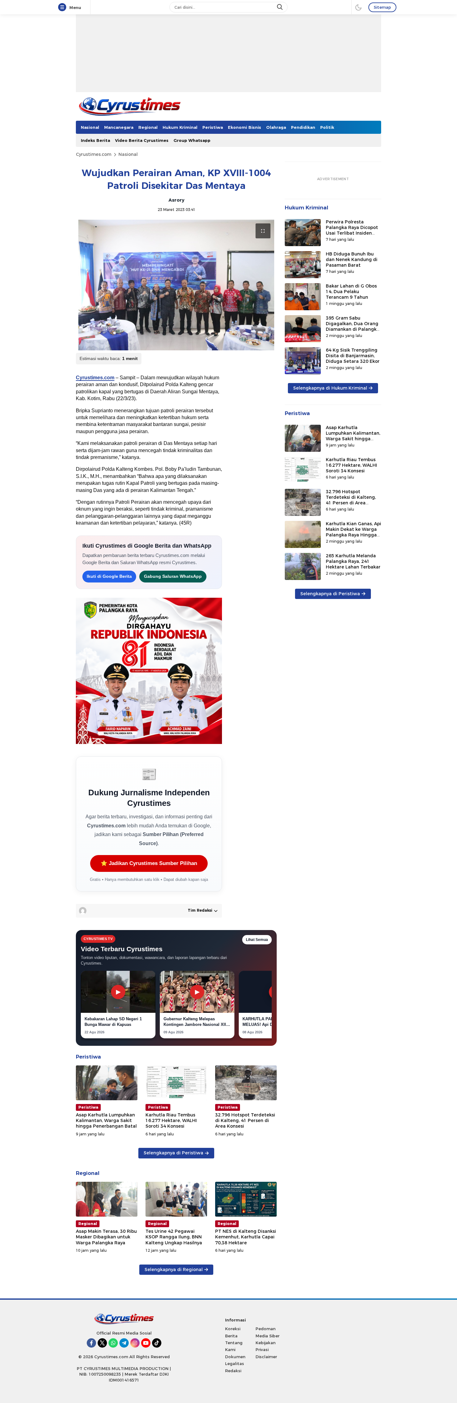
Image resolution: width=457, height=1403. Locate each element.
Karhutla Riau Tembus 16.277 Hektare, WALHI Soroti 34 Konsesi (171, 1120)
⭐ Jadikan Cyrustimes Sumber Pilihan (149, 863)
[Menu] (63, 7)
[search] (280, 7)
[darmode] (358, 7)
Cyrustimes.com (93, 154)
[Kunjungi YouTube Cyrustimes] (145, 1343)
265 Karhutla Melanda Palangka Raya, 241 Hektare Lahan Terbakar (353, 561)
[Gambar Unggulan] (176, 285)
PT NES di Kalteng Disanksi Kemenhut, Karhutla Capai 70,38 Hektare (245, 1236)
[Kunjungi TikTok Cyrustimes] (156, 1343)
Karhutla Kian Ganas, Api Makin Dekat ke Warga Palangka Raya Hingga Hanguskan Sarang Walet (353, 535)
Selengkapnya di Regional (174, 1269)
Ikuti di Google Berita (109, 576)
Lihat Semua (257, 940)
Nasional (128, 154)
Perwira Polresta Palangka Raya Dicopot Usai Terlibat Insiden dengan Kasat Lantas (352, 230)
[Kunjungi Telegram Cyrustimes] (124, 1343)
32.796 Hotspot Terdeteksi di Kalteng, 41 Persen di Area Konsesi (245, 1120)
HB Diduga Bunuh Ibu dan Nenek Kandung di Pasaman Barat (351, 259)
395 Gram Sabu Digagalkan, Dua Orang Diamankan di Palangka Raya (352, 326)
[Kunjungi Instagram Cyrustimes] (135, 1343)
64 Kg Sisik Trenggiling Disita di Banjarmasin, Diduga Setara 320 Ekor (353, 355)
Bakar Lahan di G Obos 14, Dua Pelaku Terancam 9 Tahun (351, 291)
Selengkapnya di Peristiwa (173, 1153)
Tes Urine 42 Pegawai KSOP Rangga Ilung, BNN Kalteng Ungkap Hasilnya (173, 1236)
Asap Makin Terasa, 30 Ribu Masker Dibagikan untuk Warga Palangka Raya (106, 1236)
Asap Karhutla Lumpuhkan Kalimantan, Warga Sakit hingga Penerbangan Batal (106, 1120)
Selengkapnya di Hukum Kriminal (330, 388)
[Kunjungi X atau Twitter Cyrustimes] (102, 1343)
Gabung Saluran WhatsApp (173, 576)
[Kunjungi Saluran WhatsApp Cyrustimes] (113, 1343)
